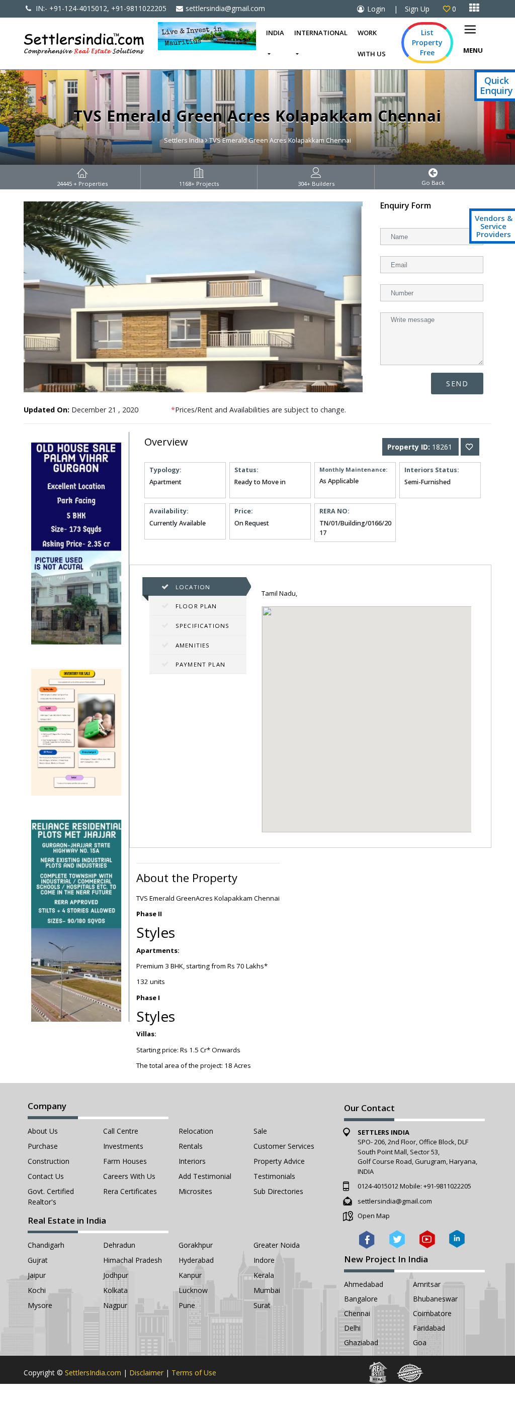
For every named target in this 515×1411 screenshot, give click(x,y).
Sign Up (417, 9)
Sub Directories (278, 1191)
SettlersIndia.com (93, 1372)
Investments (123, 1146)
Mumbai (266, 1290)
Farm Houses (125, 1161)
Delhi (352, 1328)
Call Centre (120, 1131)
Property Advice (279, 1161)
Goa (419, 1342)
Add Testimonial (205, 1176)
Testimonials (274, 1176)
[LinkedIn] (457, 1238)
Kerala (263, 1275)
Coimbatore (432, 1313)
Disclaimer (146, 1372)
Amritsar (427, 1284)
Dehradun (119, 1245)
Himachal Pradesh (132, 1260)
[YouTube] (427, 1238)
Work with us (372, 43)
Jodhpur (115, 1275)
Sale (260, 1131)
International (321, 32)
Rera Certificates (130, 1191)
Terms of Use (193, 1372)
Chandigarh (46, 1245)
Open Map (374, 1215)
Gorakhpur (196, 1245)
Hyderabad (196, 1260)
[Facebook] (367, 1238)
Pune (187, 1305)
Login (376, 9)
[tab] (197, 587)
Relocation (196, 1131)
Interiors (192, 1161)
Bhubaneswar (435, 1299)
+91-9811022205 (447, 1185)
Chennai (357, 1313)
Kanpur (190, 1275)
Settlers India (184, 140)
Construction (48, 1161)
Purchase (43, 1146)
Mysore (40, 1305)
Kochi (37, 1290)
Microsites (195, 1191)
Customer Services (283, 1146)
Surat (262, 1305)
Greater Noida (276, 1245)
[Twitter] (397, 1238)
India (275, 32)
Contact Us (46, 1176)
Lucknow (193, 1290)
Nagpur (115, 1305)
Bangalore (361, 1299)
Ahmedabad (363, 1284)
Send (457, 383)
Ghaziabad (361, 1342)
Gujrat (38, 1260)
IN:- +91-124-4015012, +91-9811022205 (100, 8)
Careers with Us (129, 1176)
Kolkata (115, 1290)
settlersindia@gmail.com (225, 8)
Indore (264, 1260)
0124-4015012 (378, 1185)
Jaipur (37, 1275)
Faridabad (429, 1328)
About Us (43, 1131)
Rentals (191, 1146)
